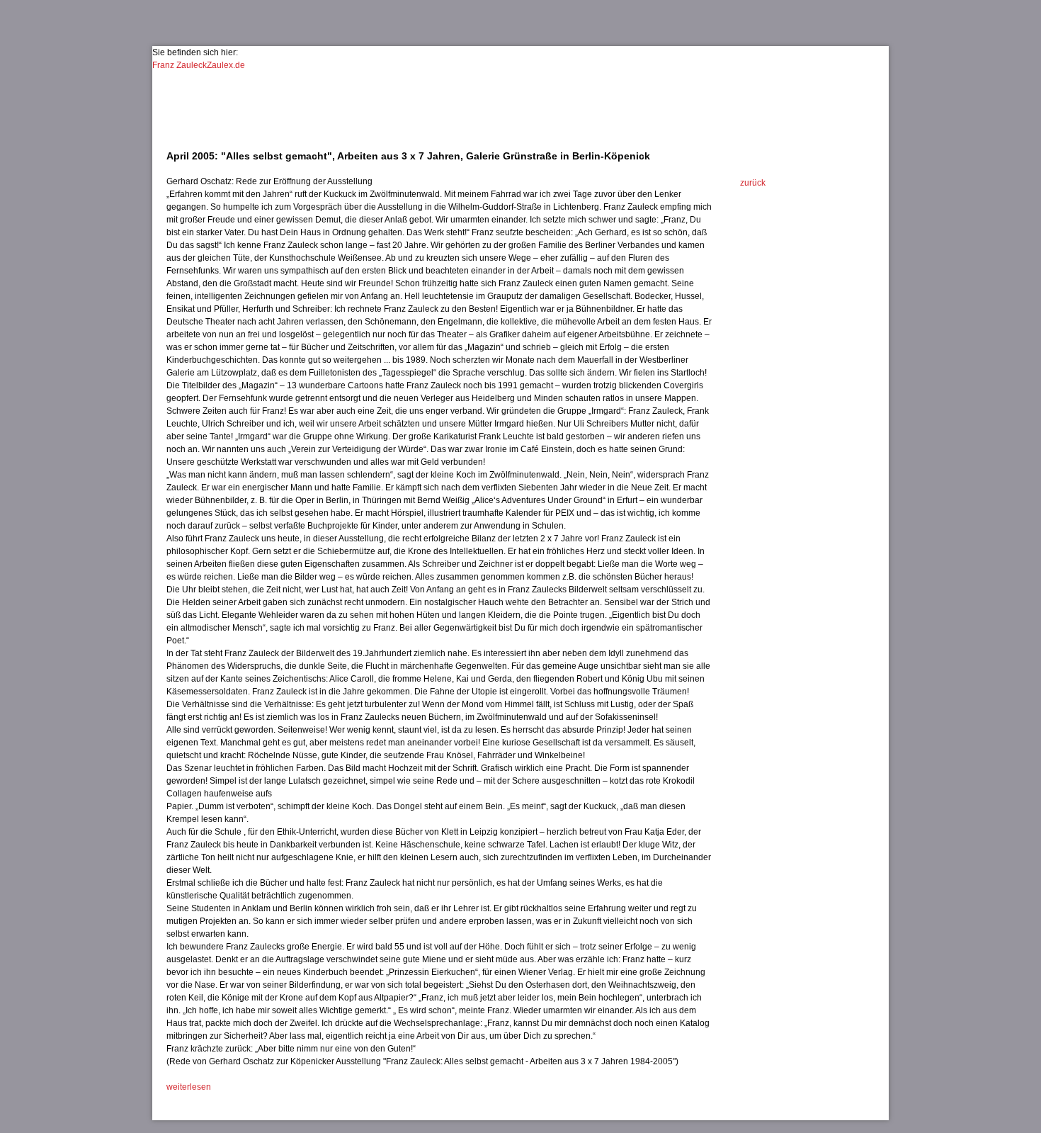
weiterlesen (188, 1087)
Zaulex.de (226, 65)
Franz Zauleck (179, 65)
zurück (753, 183)
